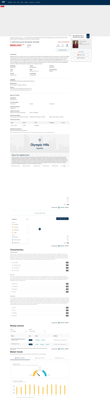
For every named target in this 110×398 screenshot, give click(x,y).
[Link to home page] (3, 2)
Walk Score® (42, 213)
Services (38, 2)
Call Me (82, 51)
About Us (32, 2)
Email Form (82, 54)
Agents (26, 2)
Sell (18, 2)
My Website (82, 57)
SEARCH (10, 2)
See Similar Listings (63, 50)
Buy (15, 2)
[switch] (58, 46)
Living (21, 2)
